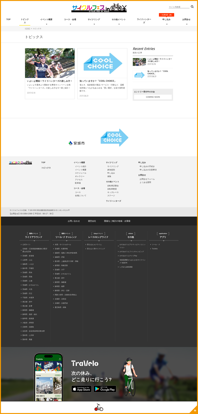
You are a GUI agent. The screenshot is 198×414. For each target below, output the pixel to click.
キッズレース (113, 192)
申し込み (166, 19)
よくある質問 (145, 182)
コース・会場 (70, 19)
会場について (80, 195)
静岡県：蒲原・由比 (29, 314)
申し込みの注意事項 (148, 170)
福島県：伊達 (60, 257)
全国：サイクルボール (63, 244)
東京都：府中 (27, 302)
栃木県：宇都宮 (28, 268)
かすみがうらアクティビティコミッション (132, 246)
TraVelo (155, 249)
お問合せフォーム (147, 179)
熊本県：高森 (27, 339)
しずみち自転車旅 (126, 267)
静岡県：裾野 (60, 286)
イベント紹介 (80, 166)
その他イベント (119, 19)
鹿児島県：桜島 (60, 307)
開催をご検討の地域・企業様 (117, 221)
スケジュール (80, 173)
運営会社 (92, 221)
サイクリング (94, 19)
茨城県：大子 (60, 270)
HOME (27, 29)
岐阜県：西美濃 (28, 318)
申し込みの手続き (147, 166)
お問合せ (186, 19)
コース (78, 192)
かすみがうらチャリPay (128, 256)
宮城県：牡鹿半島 (61, 249)
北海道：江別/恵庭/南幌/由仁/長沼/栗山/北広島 (34, 250)
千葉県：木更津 (28, 298)
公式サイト (26, 244)
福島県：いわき (28, 264)
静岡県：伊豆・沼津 (62, 291)
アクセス (79, 180)
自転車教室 (112, 189)
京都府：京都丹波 (61, 303)
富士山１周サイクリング (96, 249)
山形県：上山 (27, 260)
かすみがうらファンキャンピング (132, 252)
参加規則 (111, 170)
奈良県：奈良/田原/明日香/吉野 (33, 331)
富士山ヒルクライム (94, 244)
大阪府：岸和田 (28, 323)
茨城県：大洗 (27, 289)
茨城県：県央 (27, 272)
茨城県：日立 (27, 293)
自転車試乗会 (113, 186)
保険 (109, 176)
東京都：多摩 (27, 306)
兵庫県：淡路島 (28, 327)
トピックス (25, 21)
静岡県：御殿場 (28, 310)
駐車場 (78, 183)
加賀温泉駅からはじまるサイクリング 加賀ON (132, 261)
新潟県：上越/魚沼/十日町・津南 (66, 261)
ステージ (111, 195)
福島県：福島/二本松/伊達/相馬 (66, 253)
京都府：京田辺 (60, 299)
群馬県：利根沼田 (61, 265)
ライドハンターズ (144, 21)
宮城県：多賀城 (28, 256)
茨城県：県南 (27, 277)
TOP (8, 19)
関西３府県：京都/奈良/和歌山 (66, 295)
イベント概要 (46, 19)
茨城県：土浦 (27, 281)
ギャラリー (79, 176)
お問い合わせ (74, 221)
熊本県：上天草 (28, 335)
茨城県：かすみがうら (30, 285)
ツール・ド (156, 244)
